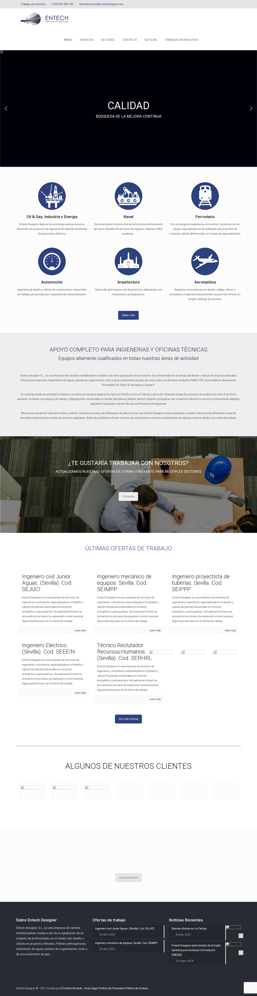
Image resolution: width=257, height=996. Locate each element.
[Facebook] (229, 4)
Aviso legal (91, 988)
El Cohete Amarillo (72, 988)
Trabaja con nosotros (33, 4)
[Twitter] (234, 4)
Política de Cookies (137, 988)
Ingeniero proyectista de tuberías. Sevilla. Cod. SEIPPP (201, 582)
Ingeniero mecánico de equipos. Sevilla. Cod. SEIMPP (124, 582)
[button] (6, 108)
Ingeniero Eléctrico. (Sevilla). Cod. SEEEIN (48, 648)
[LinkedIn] (239, 4)
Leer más (80, 630)
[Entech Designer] (44, 18)
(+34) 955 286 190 (62, 4)
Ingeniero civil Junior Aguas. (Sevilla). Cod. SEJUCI (47, 582)
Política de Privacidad (112, 988)
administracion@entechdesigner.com (101, 4)
